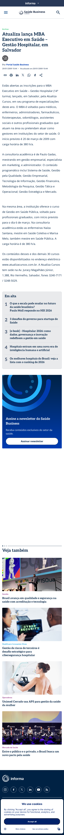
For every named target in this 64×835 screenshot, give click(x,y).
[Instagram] (5, 790)
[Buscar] (58, 12)
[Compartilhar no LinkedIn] (17, 75)
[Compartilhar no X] (23, 75)
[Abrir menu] (5, 12)
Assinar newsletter (32, 441)
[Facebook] (14, 790)
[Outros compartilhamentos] (41, 75)
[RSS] (47, 790)
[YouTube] (39, 790)
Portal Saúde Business (17, 64)
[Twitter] (22, 790)
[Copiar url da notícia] (5, 75)
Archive (5, 29)
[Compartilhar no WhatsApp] (29, 75)
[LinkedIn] (30, 790)
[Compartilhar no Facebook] (35, 75)
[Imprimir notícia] (11, 75)
